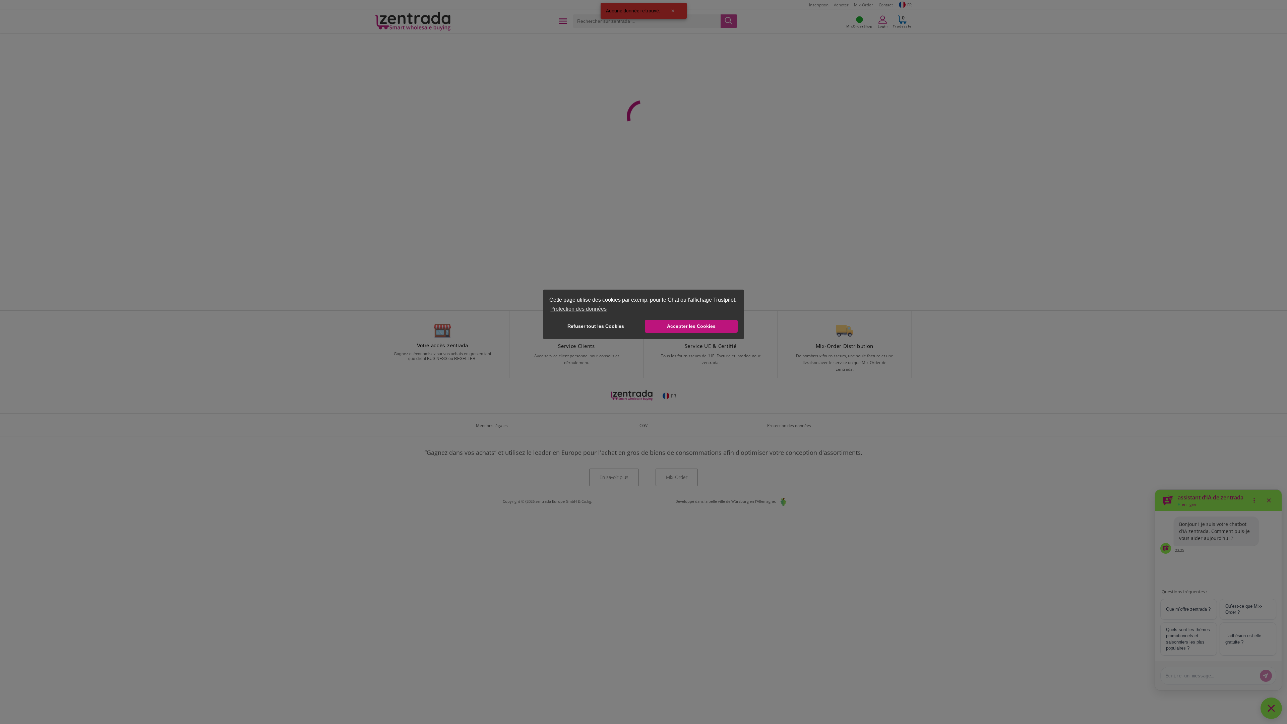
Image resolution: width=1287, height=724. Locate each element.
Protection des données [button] (578, 309)
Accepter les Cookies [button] (691, 326)
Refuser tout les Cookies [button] (595, 326)
